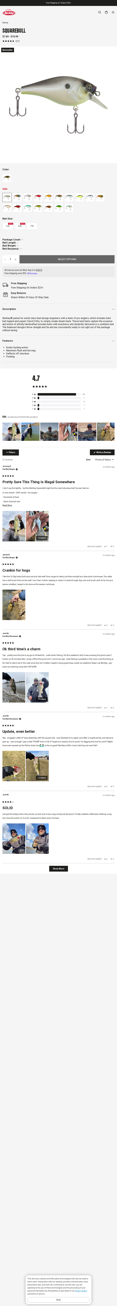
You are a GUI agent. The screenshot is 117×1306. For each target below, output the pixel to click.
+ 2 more (42, 699)
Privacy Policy (81, 1291)
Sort (88, 459)
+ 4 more (42, 538)
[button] (11, 41)
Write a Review (105, 453)
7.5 (32, 226)
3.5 (9, 225)
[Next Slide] (112, 432)
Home (5, 22)
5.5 (21, 225)
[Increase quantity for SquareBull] (15, 259)
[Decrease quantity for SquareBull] (5, 259)
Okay (58, 1300)
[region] (58, 432)
